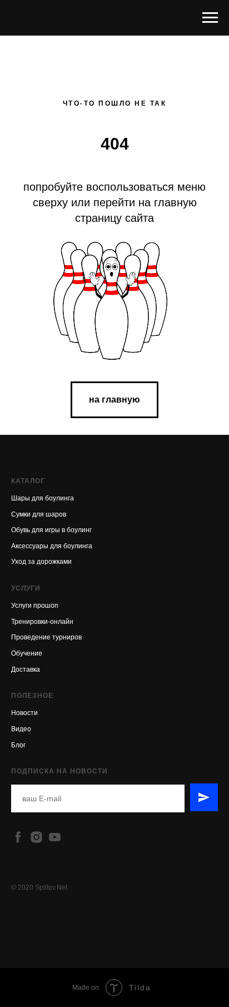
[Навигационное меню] (210, 17)
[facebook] (18, 837)
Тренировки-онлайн (42, 622)
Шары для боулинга (42, 498)
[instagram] (36, 837)
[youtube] (55, 837)
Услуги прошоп (34, 605)
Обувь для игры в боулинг (51, 530)
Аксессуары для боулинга (51, 546)
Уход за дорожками (41, 561)
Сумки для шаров (38, 514)
